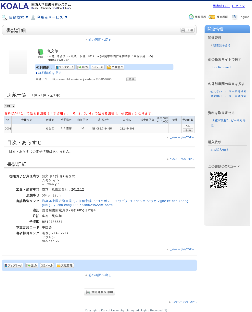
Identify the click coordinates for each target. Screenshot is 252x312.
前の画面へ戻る (100, 39)
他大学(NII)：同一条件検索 (228, 91)
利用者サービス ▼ (52, 17)
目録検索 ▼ (18, 17)
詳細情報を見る (50, 73)
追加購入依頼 (219, 149)
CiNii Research (221, 67)
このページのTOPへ (182, 137)
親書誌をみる (222, 45)
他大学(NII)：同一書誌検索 (228, 96)
